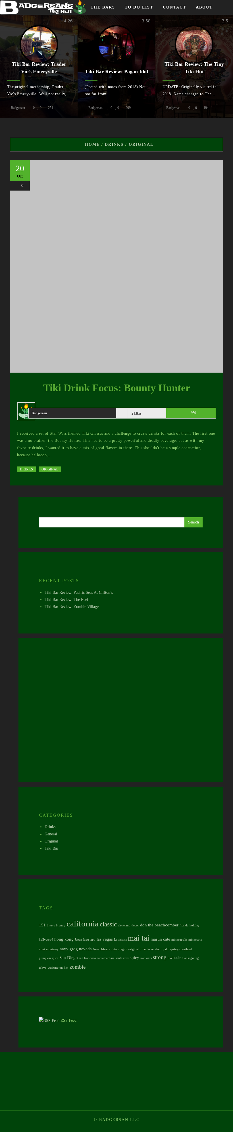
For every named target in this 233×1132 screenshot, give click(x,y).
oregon (122, 949)
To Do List (139, 7)
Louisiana (120, 939)
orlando (145, 949)
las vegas (105, 939)
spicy (134, 957)
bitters (51, 925)
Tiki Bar (51, 848)
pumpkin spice (48, 958)
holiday (194, 925)
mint (42, 949)
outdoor (156, 949)
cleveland (124, 925)
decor (135, 925)
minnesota (195, 939)
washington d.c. (58, 967)
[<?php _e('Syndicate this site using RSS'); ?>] (49, 1020)
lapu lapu (89, 939)
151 (42, 924)
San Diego (68, 957)
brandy (60, 925)
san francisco (87, 958)
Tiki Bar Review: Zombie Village (72, 607)
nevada (85, 948)
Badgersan (18, 108)
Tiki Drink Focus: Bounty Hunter (116, 388)
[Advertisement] (121, 712)
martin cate (160, 939)
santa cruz (122, 958)
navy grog (69, 948)
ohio (114, 949)
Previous (8, 68)
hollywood (46, 939)
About (204, 7)
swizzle (174, 957)
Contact (174, 7)
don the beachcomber (159, 924)
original (133, 949)
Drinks (26, 469)
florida (184, 925)
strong (160, 957)
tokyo (43, 967)
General (51, 834)
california (82, 923)
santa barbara (106, 958)
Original (49, 469)
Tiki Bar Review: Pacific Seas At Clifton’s (79, 592)
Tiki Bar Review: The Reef (66, 599)
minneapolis (179, 939)
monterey (52, 949)
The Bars (103, 7)
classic (108, 924)
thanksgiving (190, 958)
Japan (78, 939)
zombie (78, 967)
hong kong (64, 939)
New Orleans (101, 949)
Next (224, 68)
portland (186, 949)
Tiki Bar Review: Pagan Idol (116, 71)
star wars (146, 958)
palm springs (171, 949)
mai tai (138, 938)
